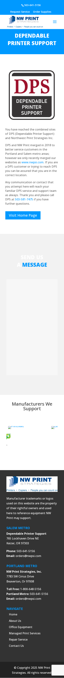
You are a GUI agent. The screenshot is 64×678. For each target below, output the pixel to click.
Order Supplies (42, 12)
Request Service (20, 12)
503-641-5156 (32, 5)
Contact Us (16, 646)
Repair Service (18, 639)
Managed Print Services (25, 633)
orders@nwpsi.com (28, 556)
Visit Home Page (23, 215)
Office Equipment (20, 627)
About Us (15, 621)
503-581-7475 (24, 199)
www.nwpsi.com (33, 162)
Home (13, 614)
